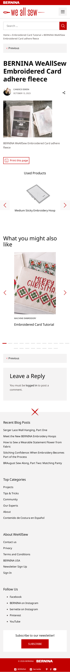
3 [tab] (16, 343)
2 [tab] (10, 343)
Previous (13, 48)
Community (10, 499)
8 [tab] (44, 343)
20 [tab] (56, 348)
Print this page (19, 160)
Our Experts (10, 505)
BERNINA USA (11, 560)
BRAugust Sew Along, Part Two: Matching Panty (32, 463)
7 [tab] (39, 343)
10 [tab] (56, 343)
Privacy (7, 548)
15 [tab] (27, 348)
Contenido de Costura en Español (23, 518)
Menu (63, 12)
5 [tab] (27, 343)
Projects (8, 487)
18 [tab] (44, 348)
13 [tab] (16, 348)
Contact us (9, 542)
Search (63, 26)
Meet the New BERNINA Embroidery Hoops (29, 436)
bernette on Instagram (24, 609)
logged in (31, 385)
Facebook (16, 597)
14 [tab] (22, 348)
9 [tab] (50, 343)
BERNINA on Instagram (24, 603)
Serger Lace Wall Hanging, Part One (25, 430)
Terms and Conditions (16, 554)
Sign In (7, 573)
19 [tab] (50, 348)
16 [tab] (33, 348)
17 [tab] (39, 348)
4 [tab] (22, 343)
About (7, 512)
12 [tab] (67, 343)
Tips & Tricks (11, 493)
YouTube (15, 621)
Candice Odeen (21, 89)
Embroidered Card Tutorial (26, 34)
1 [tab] (4, 343)
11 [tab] (61, 343)
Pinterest (15, 615)
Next (65, 205)
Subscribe (35, 644)
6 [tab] (33, 343)
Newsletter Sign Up (15, 566)
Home (6, 34)
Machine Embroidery (25, 318)
